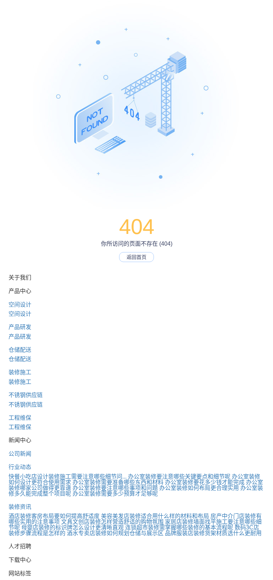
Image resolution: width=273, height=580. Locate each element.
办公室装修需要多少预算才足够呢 (115, 494)
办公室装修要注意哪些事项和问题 (115, 488)
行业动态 (20, 467)
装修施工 (20, 372)
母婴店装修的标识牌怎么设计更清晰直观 (72, 527)
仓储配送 (20, 350)
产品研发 (20, 327)
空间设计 (20, 305)
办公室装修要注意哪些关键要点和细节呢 (179, 477)
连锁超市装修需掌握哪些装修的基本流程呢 (179, 527)
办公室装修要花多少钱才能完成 (205, 482)
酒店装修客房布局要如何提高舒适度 (54, 516)
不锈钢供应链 (26, 395)
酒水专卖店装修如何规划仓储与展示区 (115, 533)
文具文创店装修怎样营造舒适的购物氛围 (112, 522)
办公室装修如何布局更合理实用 (199, 488)
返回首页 (136, 257)
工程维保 (20, 418)
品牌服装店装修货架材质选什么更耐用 (213, 533)
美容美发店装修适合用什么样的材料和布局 (155, 516)
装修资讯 (20, 507)
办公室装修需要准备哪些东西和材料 (118, 482)
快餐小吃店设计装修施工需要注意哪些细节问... (68, 477)
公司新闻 (20, 454)
